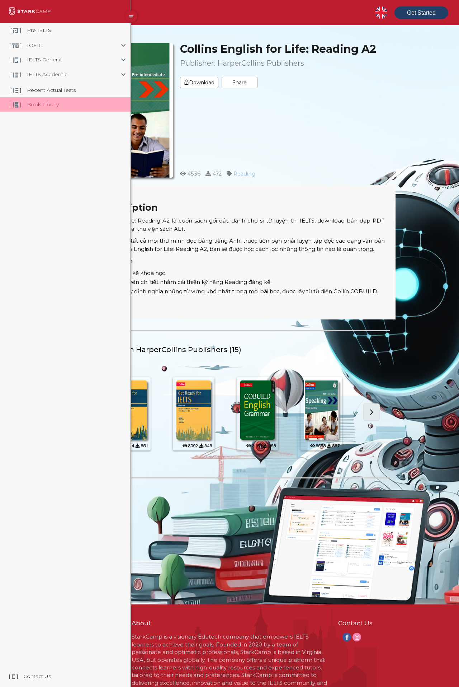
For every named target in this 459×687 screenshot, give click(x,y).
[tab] (95, 45)
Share (239, 82)
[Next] (371, 412)
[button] (95, 45)
